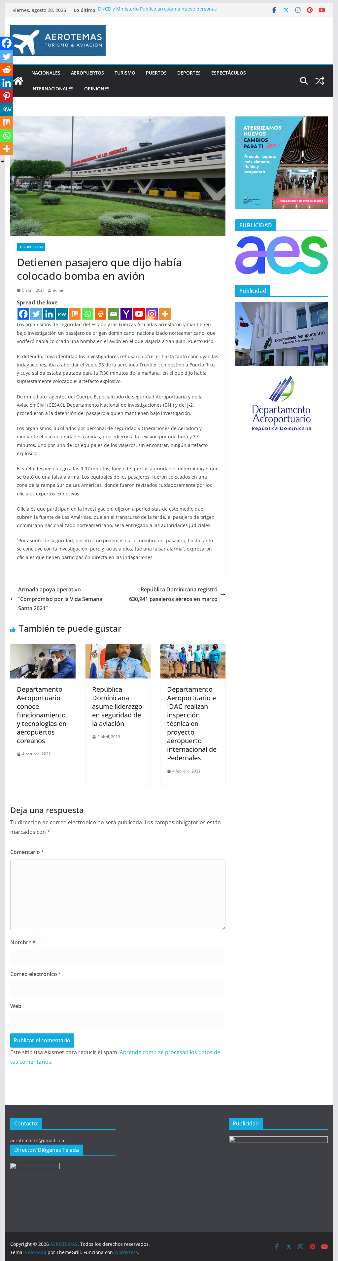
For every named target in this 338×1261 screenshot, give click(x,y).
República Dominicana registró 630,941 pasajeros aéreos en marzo (173, 594)
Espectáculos (228, 73)
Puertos (156, 73)
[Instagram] (152, 314)
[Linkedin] (49, 314)
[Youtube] (139, 314)
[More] (165, 314)
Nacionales (45, 73)
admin (58, 290)
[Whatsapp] (87, 314)
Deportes (189, 73)
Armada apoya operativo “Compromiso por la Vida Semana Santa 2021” (60, 599)
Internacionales (52, 88)
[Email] (113, 314)
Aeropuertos (87, 73)
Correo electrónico (35, 974)
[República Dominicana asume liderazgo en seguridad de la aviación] (118, 648)
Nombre (23, 942)
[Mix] (75, 314)
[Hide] (2, 161)
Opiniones (97, 88)
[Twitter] (36, 314)
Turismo (125, 73)
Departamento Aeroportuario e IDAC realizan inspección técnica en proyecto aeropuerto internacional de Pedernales (192, 723)
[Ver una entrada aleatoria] (320, 81)
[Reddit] (6, 69)
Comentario (27, 852)
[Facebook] (23, 314)
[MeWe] (62, 314)
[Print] (100, 314)
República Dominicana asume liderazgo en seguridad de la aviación (117, 706)
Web (15, 1006)
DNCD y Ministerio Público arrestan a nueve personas (157, 10)
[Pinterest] (6, 96)
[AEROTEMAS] (18, 81)
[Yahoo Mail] (126, 314)
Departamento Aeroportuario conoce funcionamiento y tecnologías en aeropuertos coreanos (41, 715)
